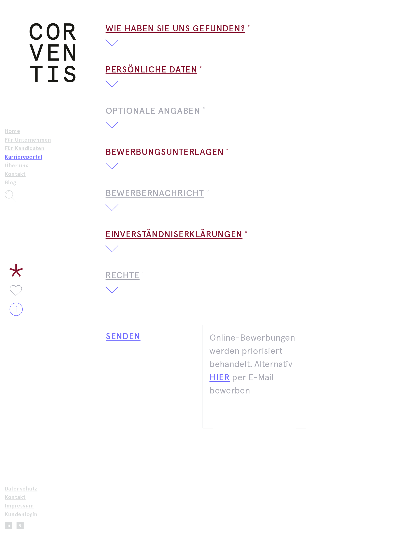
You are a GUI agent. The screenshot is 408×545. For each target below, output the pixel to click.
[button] (254, 34)
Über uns (16, 166)
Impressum (19, 506)
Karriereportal (23, 157)
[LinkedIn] (8, 525)
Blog (10, 183)
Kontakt (15, 174)
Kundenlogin (21, 514)
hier (219, 377)
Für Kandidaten (24, 148)
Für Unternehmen (28, 140)
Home (12, 131)
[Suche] (30, 196)
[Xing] (20, 525)
